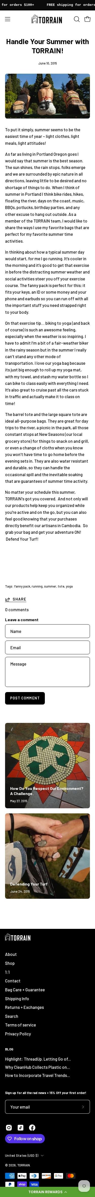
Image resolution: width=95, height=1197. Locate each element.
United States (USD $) (21, 1155)
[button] (47, 1192)
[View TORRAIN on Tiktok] (20, 1127)
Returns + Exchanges (24, 1007)
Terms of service (20, 1024)
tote (61, 586)
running (37, 586)
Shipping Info (17, 998)
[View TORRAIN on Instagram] (9, 1127)
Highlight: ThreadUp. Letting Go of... (38, 1058)
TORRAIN (23, 1165)
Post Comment (25, 698)
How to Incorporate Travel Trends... (37, 1075)
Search (11, 1016)
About (11, 954)
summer (50, 586)
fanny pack (22, 586)
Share (19, 599)
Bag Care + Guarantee (25, 989)
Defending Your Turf (29, 883)
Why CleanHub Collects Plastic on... (37, 1067)
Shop (10, 963)
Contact (13, 980)
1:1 (7, 971)
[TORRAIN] (47, 19)
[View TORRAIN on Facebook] (32, 1127)
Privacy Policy (18, 1033)
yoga (69, 586)
